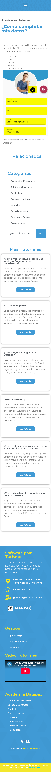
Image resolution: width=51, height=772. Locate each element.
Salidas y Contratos (21, 187)
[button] (25, 5)
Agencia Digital (16, 635)
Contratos (16, 193)
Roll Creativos (31, 748)
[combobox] (21, 233)
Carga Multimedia (17, 641)
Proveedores (18, 223)
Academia (13, 647)
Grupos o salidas (20, 199)
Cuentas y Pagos (20, 217)
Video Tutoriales (21, 655)
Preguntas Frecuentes (23, 181)
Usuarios (15, 205)
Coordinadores (19, 211)
